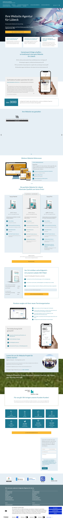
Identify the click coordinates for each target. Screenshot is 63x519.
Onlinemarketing (8, 491)
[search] (59, 5)
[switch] (26, 517)
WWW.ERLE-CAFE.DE (36, 162)
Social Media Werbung (9, 499)
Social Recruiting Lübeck (8, 498)
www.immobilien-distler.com (13, 82)
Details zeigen (49, 517)
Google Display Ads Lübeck (9, 497)
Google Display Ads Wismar (36, 497)
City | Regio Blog (8, 492)
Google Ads (8, 496)
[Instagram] (54, 5)
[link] (14, 4)
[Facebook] (56, 5)
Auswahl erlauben (55, 510)
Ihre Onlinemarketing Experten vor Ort (9, 2)
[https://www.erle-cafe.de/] (18, 170)
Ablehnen (55, 513)
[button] (18, 32)
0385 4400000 (25, 369)
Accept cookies (17, 120)
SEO (7, 495)
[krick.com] (31, 392)
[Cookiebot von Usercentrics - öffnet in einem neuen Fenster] (6, 517)
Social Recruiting (35, 498)
